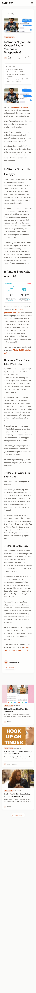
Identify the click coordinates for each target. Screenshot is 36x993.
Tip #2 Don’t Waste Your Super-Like (18, 79)
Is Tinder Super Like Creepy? (14, 69)
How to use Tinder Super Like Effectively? (16, 75)
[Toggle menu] (32, 3)
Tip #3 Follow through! (14, 81)
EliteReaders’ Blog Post (19, 107)
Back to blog (10, 14)
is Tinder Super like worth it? (14, 72)
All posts (11, 668)
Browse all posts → (18, 815)
